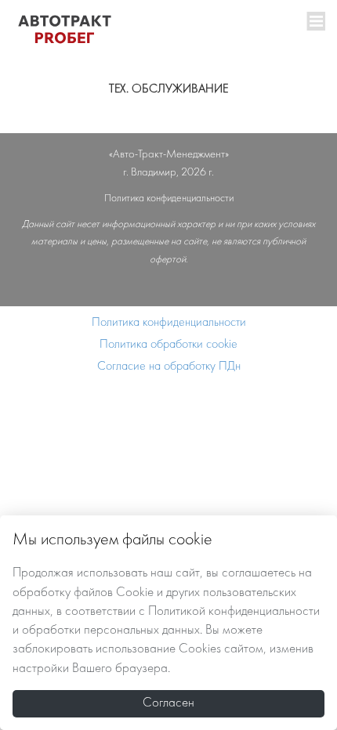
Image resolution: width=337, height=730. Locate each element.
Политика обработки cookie (168, 344)
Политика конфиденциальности (169, 322)
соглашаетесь (258, 573)
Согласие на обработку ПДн (169, 366)
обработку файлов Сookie (83, 593)
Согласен (168, 703)
